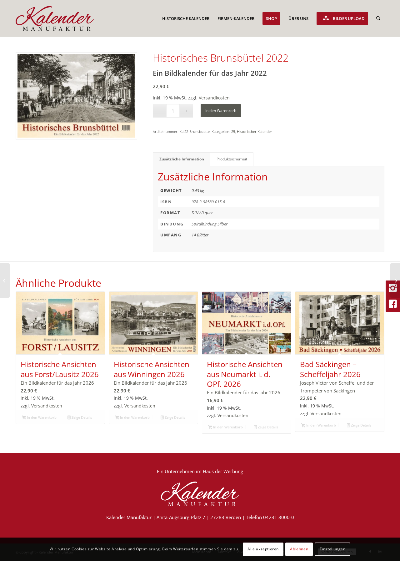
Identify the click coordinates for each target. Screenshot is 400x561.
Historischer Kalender (254, 131)
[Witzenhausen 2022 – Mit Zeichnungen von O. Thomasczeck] (395, 280)
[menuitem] (185, 18)
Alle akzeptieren (263, 549)
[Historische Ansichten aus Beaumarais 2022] (5, 280)
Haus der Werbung (223, 471)
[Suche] (378, 18)
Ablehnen (299, 549)
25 (233, 131)
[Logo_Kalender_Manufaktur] (55, 18)
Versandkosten (214, 98)
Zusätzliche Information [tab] (181, 159)
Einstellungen (333, 549)
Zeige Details (81, 417)
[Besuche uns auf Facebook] (393, 304)
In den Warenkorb (220, 110)
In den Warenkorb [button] (41, 417)
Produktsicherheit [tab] (232, 159)
